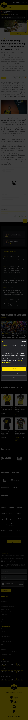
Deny (14, 377)
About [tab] (23, 345)
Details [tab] (14, 345)
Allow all (14, 368)
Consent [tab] (5, 345)
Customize (13, 373)
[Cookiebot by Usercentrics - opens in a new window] (20, 341)
